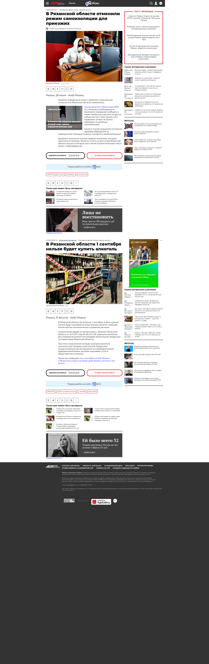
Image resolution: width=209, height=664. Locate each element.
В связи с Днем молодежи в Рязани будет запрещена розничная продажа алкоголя (67, 426)
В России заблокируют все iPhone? (147, 354)
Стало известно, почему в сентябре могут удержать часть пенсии (147, 140)
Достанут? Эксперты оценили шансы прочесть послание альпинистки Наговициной (149, 310)
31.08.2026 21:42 (51, 240)
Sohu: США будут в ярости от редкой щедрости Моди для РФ (148, 148)
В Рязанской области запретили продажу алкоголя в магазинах (68, 417)
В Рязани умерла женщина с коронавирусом (67, 200)
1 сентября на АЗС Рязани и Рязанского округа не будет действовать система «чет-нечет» (86, 361)
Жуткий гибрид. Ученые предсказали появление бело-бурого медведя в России (149, 72)
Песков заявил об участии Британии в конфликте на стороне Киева (148, 124)
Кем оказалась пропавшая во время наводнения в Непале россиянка (147, 156)
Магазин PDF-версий (145, 465)
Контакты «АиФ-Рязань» (71, 465)
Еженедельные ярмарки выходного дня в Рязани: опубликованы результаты (144, 57)
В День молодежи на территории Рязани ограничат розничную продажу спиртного (107, 418)
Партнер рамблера (83, 500)
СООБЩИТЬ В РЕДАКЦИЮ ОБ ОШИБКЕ (126, 468)
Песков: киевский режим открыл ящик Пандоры (146, 132)
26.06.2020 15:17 (51, 10)
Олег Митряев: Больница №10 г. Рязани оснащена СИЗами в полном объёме (107, 201)
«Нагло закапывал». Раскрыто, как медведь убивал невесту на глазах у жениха (148, 326)
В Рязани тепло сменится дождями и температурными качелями (143, 28)
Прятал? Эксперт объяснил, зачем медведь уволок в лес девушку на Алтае (147, 334)
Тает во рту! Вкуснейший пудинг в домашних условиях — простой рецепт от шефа (147, 318)
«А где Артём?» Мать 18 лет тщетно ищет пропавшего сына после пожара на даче (148, 88)
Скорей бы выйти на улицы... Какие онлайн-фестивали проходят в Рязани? (67, 193)
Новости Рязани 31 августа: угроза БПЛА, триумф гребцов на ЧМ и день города (143, 18)
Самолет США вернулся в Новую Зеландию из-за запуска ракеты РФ (147, 379)
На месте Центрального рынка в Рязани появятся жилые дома (143, 47)
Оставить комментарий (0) (105, 155)
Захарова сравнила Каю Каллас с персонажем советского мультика (147, 347)
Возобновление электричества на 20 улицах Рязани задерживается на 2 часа (143, 37)
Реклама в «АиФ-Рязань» (92, 465)
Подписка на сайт (103, 468)
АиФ (66, 305)
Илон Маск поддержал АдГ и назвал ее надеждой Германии (148, 371)
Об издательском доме (113, 465)
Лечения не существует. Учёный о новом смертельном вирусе (147, 79)
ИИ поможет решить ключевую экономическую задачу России (146, 363)
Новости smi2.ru (54, 233)
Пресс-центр (129, 465)
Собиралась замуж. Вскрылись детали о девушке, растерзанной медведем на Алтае (147, 303)
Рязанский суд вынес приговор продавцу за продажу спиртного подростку (68, 411)
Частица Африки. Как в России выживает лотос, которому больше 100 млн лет (148, 295)
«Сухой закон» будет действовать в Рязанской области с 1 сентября (107, 410)
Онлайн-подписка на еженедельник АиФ (77, 468)
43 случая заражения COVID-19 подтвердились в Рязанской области (106, 193)
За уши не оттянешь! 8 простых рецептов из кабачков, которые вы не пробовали (149, 104)
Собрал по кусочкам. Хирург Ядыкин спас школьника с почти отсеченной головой (149, 112)
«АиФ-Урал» (65, 83)
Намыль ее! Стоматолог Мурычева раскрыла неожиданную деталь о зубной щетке (148, 96)
